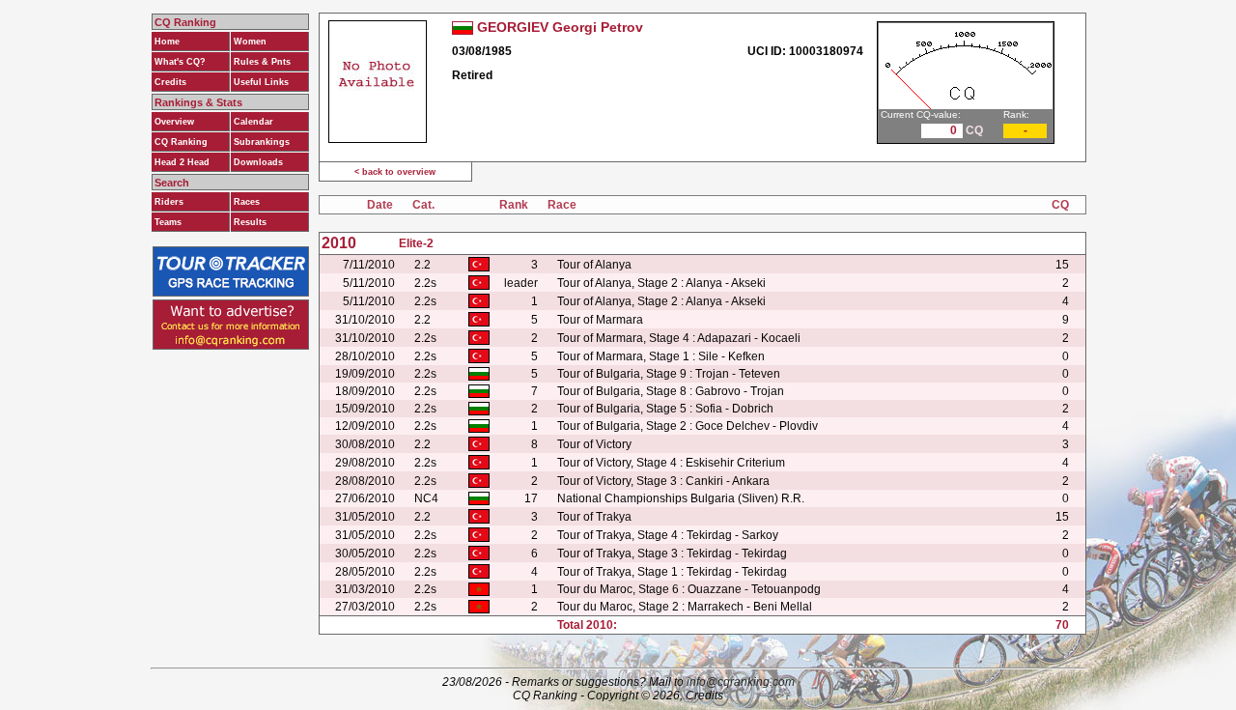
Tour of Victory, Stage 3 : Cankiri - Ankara (663, 481)
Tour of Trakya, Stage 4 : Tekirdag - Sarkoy (667, 535)
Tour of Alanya (594, 264)
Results (250, 222)
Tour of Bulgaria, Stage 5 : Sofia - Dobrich (665, 408)
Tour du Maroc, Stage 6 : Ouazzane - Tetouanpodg (689, 589)
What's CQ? (180, 62)
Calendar (253, 122)
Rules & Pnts (262, 62)
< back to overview (394, 172)
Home (167, 41)
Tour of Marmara (600, 320)
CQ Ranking (181, 142)
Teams (168, 222)
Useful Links (261, 82)
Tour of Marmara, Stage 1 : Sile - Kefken (661, 356)
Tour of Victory (594, 444)
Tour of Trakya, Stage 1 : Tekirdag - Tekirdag (672, 572)
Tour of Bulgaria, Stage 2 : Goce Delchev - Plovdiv (687, 426)
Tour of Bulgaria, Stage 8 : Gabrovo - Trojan (670, 391)
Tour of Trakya (594, 517)
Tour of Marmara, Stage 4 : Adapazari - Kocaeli (679, 338)
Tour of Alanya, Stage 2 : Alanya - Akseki (661, 283)
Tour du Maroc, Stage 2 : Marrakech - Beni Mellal (684, 606)
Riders (168, 202)
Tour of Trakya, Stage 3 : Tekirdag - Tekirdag (672, 553)
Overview (174, 122)
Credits (170, 82)
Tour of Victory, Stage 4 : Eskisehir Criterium (671, 462)
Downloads (258, 162)
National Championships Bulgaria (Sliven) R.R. (680, 498)
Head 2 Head (182, 162)
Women (250, 41)
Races (247, 202)
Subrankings (262, 142)
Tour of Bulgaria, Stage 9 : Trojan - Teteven (668, 374)
